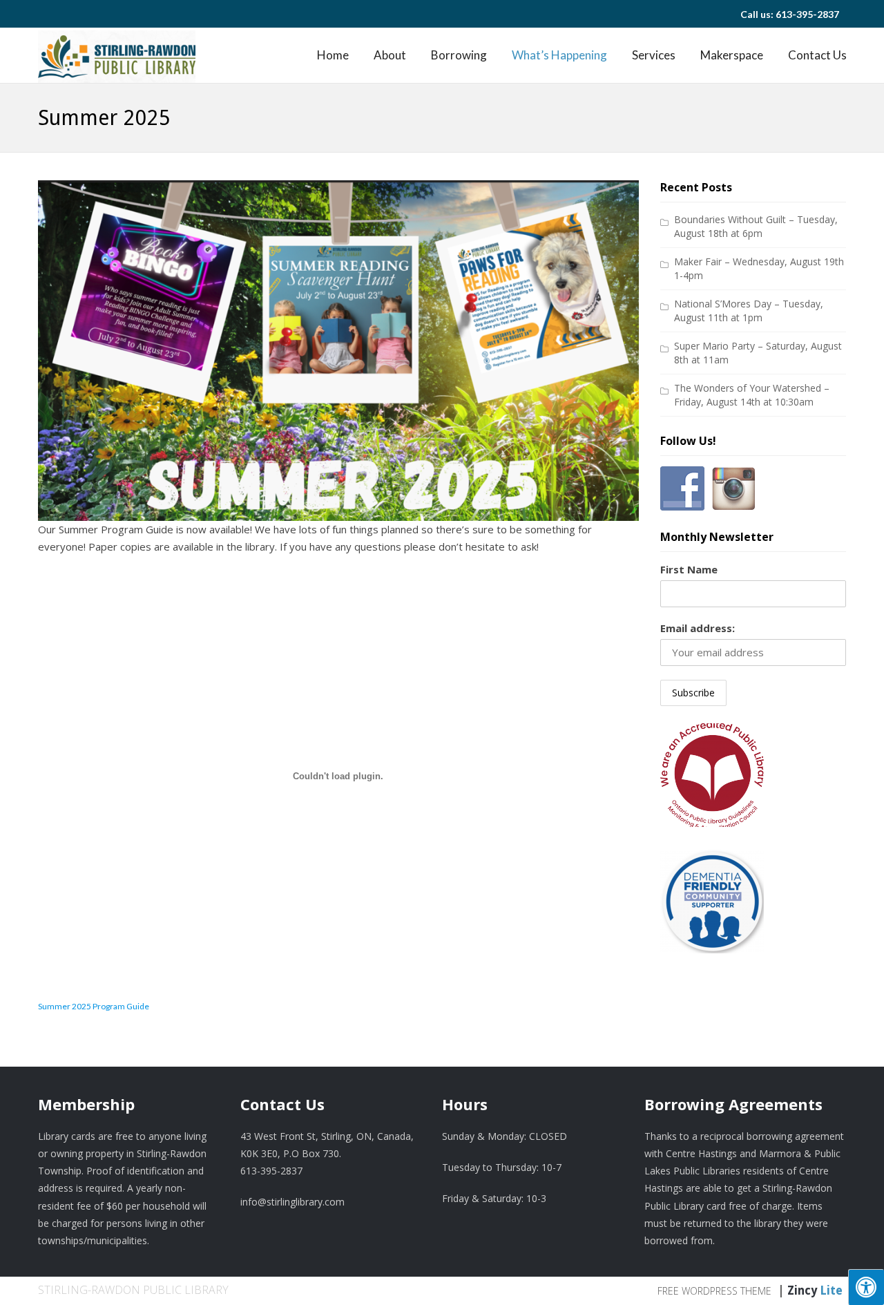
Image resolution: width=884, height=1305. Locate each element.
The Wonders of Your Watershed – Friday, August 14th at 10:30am (751, 394)
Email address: (697, 628)
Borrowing (459, 55)
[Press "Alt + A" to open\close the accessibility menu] (866, 1287)
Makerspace (731, 55)
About (390, 55)
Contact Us (817, 55)
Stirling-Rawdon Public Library (133, 1289)
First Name (689, 569)
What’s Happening (559, 55)
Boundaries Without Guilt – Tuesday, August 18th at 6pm (756, 226)
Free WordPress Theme (714, 1290)
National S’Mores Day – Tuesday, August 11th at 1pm (748, 310)
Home (333, 55)
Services (653, 55)
